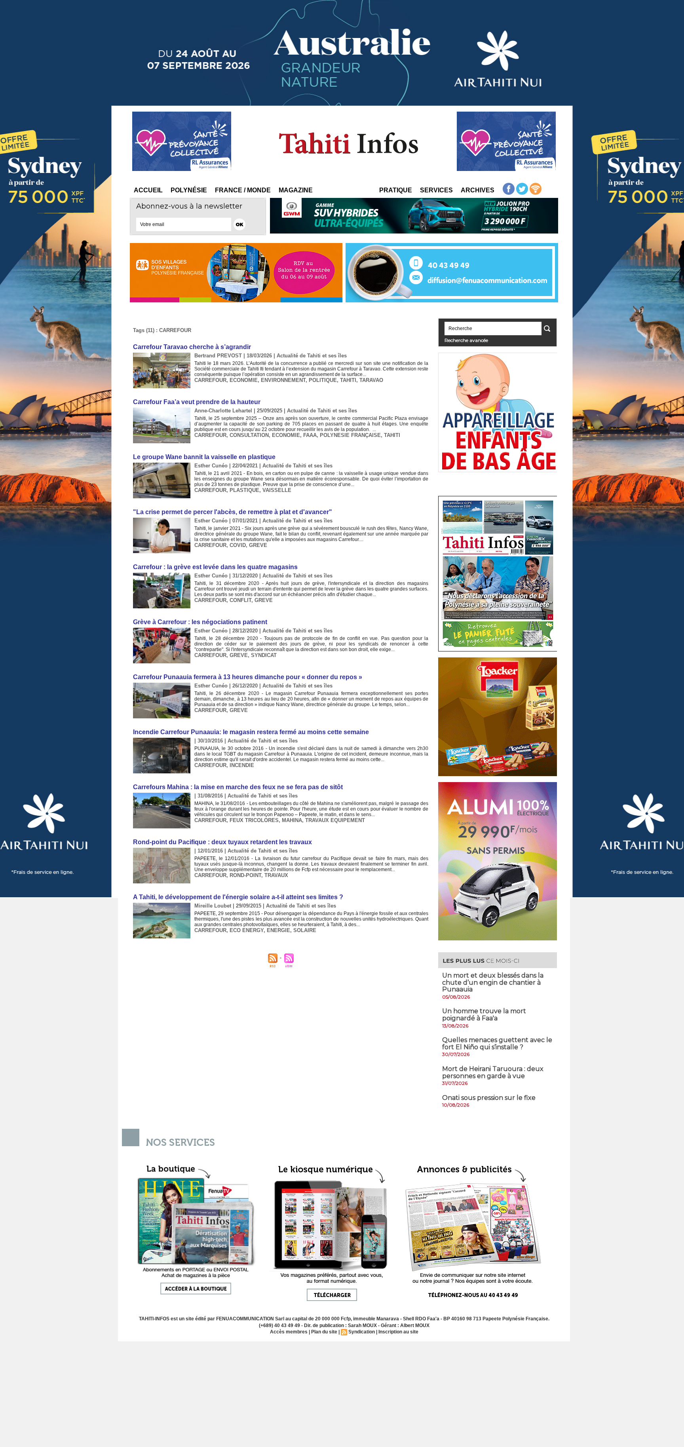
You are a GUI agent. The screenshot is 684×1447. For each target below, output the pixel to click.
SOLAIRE (304, 930)
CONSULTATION (249, 435)
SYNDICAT (264, 655)
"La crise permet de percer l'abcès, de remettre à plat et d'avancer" (232, 512)
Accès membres (289, 1332)
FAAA (310, 435)
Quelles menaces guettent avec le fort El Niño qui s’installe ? (497, 1043)
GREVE (258, 545)
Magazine (296, 190)
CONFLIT (240, 600)
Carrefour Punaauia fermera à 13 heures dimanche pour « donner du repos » (247, 677)
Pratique (395, 190)
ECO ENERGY (247, 930)
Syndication (361, 1332)
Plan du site (324, 1332)
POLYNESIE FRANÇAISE (350, 435)
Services (436, 190)
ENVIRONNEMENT (283, 380)
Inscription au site (398, 1332)
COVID (238, 545)
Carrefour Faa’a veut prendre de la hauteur (196, 402)
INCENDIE (242, 765)
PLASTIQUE (244, 490)
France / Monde (243, 190)
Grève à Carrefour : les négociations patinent (200, 622)
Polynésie (189, 190)
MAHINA (292, 820)
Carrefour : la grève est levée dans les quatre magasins (215, 567)
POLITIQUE (323, 380)
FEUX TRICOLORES (254, 820)
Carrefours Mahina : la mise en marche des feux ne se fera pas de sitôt (238, 787)
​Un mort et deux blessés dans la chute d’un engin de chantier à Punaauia (492, 982)
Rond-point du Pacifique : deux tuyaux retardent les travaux (222, 842)
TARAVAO (371, 380)
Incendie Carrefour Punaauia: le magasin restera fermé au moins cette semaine (251, 732)
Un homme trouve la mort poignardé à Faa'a (484, 1014)
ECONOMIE (244, 380)
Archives (477, 190)
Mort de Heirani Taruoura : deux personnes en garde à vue (492, 1072)
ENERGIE (278, 930)
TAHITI (348, 380)
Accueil (148, 190)
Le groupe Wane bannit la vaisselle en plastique (204, 457)
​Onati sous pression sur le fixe (489, 1097)
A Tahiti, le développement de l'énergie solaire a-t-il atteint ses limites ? (238, 897)
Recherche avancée (466, 340)
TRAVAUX (276, 875)
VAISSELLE (276, 490)
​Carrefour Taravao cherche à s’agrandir (192, 347)
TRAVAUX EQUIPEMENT (335, 820)
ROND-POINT (245, 875)
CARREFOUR (210, 380)
